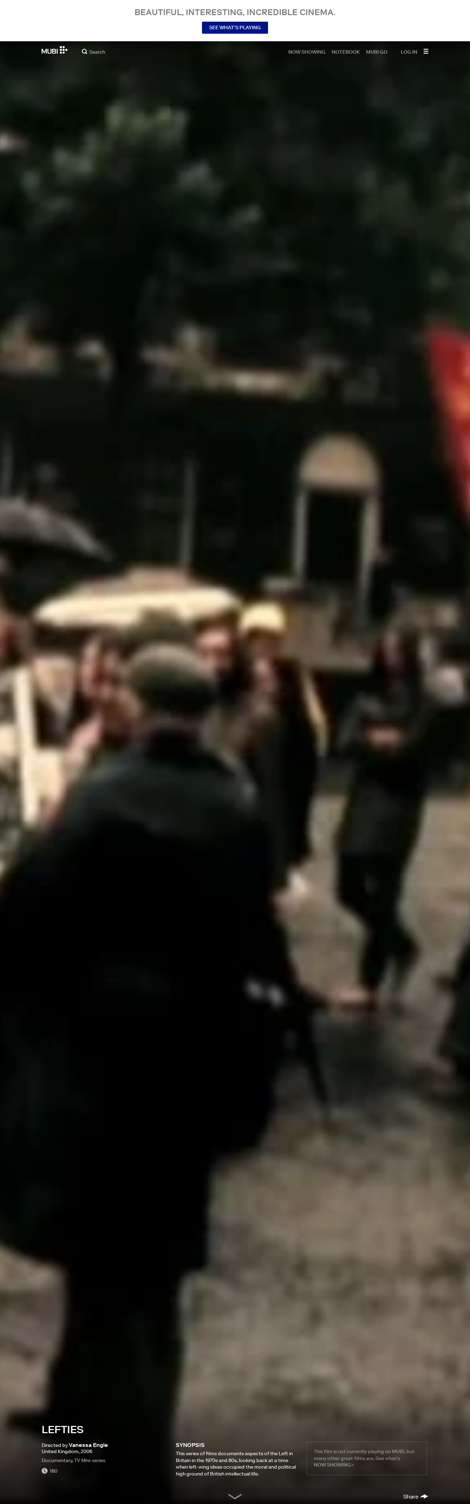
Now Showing (306, 51)
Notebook (346, 51)
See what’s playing (235, 27)
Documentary (57, 1460)
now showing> (334, 1465)
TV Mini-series (89, 1460)
